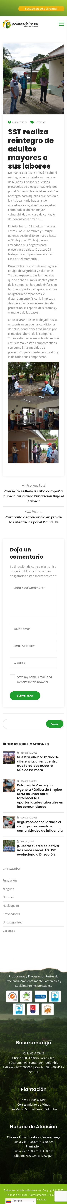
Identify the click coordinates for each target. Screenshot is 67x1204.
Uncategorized (13, 922)
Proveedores (11, 914)
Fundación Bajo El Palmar (41, 9)
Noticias (40, 122)
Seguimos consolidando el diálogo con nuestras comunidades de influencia (40, 826)
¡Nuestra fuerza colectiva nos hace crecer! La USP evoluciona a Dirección (38, 850)
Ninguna (8, 889)
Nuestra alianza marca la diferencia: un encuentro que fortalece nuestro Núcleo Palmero (38, 763)
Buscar (55, 724)
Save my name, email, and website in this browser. (34, 679)
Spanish (16, 1200)
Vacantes (9, 931)
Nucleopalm (11, 906)
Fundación (10, 880)
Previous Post (35, 485)
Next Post (31, 512)
